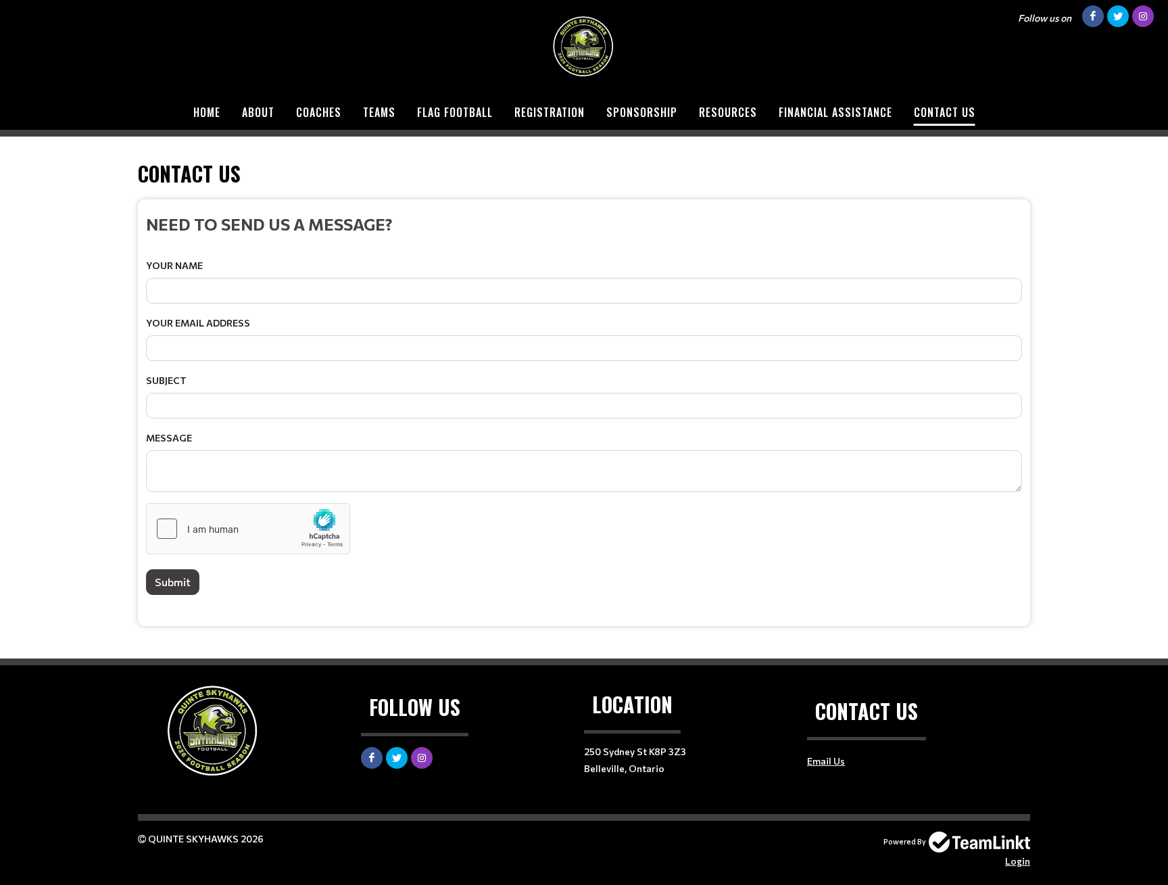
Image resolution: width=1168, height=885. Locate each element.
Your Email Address (198, 323)
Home (206, 112)
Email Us (826, 761)
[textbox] (584, 224)
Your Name (174, 265)
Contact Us (944, 112)
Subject (166, 380)
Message (169, 438)
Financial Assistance (835, 112)
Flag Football (455, 112)
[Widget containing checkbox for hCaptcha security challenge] (248, 528)
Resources (728, 112)
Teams (379, 112)
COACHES (318, 112)
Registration (549, 112)
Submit (173, 581)
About (258, 112)
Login (1017, 861)
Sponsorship (641, 112)
